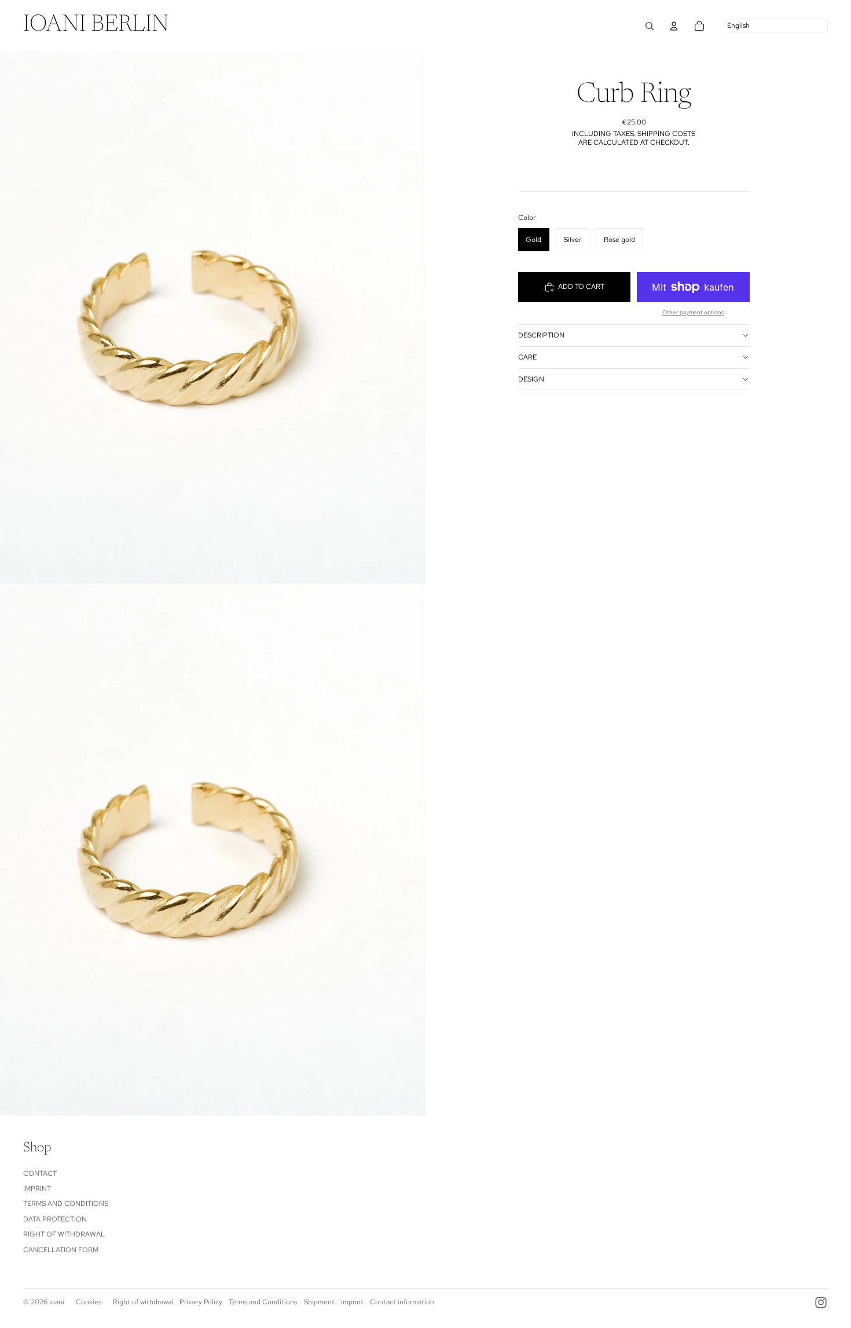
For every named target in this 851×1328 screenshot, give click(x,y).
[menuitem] (96, 25)
